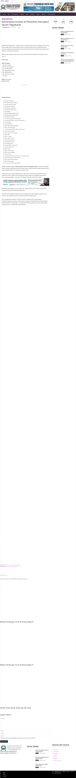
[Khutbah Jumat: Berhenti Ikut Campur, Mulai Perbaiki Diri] (56, 62)
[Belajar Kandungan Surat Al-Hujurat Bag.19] (25, 643)
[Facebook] (67, 1)
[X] (6, 31)
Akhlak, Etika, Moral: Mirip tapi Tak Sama (15, 708)
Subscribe (71, 18)
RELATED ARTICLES (6, 579)
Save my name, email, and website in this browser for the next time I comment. (18, 738)
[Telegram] (72, 1)
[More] (16, 31)
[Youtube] (74, 1)
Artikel (6, 17)
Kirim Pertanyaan (51, 14)
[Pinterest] (10, 31)
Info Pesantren (15, 14)
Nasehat (32, 14)
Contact (7, 1)
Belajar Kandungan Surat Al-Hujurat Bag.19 (16, 665)
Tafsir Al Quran (57, 760)
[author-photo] (25, 571)
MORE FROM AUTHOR (20, 579)
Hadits (37, 14)
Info (11, 19)
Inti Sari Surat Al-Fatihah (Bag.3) (11, 566)
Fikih (27, 14)
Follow (63, 18)
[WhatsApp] (13, 31)
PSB (9, 14)
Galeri (7, 19)
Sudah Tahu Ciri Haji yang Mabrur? (13, 565)
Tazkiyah (43, 14)
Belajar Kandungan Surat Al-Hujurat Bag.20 (16, 622)
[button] (73, 14)
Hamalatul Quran (6, 27)
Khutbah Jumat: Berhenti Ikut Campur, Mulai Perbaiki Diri (67, 60)
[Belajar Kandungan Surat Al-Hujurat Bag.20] (25, 600)
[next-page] (0, 710)
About (2, 1)
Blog (4, 772)
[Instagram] (69, 1)
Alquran (22, 14)
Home (4, 14)
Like (55, 18)
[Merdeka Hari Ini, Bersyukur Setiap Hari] (56, 55)
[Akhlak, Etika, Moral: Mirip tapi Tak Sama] (25, 686)
